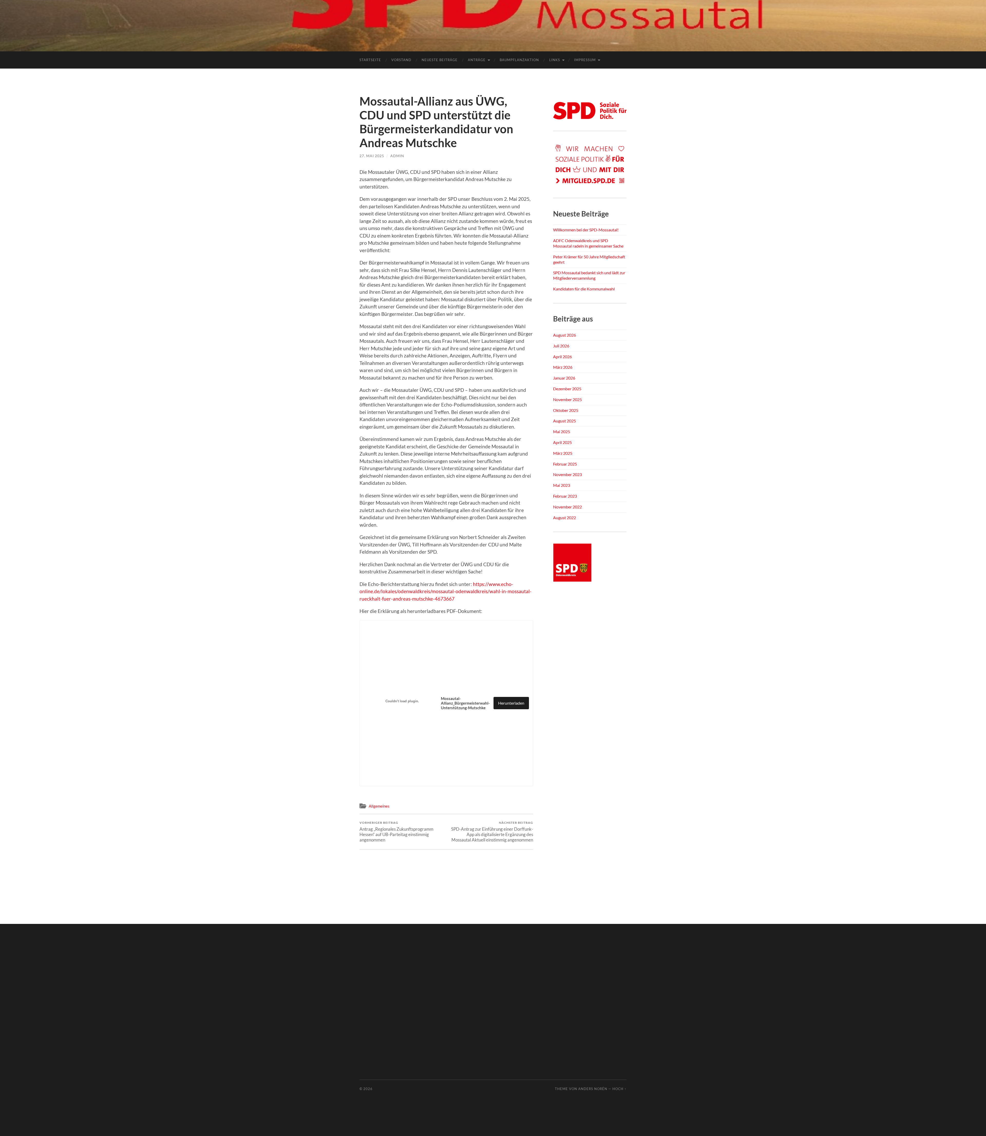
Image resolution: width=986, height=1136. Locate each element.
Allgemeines (379, 806)
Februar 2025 (565, 463)
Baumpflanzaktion (519, 60)
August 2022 (564, 517)
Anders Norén (592, 1089)
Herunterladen (511, 702)
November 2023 (567, 474)
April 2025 (562, 442)
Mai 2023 (561, 485)
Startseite (370, 60)
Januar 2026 (564, 377)
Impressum (585, 60)
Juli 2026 (561, 345)
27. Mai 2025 (371, 156)
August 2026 (564, 335)
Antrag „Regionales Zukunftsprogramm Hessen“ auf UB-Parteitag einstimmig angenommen (396, 831)
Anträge (477, 60)
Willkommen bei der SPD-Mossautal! (586, 229)
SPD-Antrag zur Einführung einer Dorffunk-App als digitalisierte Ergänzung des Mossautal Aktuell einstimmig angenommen (492, 831)
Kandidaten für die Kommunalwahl (584, 288)
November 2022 (567, 506)
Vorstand (401, 60)
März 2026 (562, 367)
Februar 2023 (565, 496)
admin (397, 156)
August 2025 (564, 420)
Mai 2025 (561, 431)
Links (554, 60)
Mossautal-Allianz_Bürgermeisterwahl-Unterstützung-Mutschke (465, 703)
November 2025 (567, 399)
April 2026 (562, 356)
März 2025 (562, 453)
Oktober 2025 (565, 410)
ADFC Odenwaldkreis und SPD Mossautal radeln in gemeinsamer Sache (588, 243)
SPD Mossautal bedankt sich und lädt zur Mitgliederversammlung (589, 275)
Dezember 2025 (567, 388)
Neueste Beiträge (440, 60)
